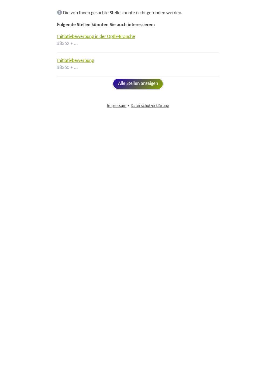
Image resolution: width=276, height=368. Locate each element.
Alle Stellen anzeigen (138, 83)
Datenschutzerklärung (150, 106)
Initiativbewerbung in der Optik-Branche (96, 36)
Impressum (116, 106)
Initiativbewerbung (75, 60)
